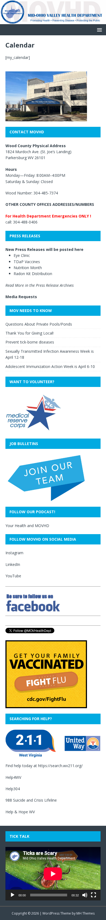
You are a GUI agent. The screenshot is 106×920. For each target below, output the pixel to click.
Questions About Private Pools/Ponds (38, 324)
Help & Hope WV (20, 811)
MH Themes (85, 913)
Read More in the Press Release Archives (39, 285)
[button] (98, 29)
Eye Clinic (22, 255)
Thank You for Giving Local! (29, 333)
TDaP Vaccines (27, 261)
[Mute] (85, 895)
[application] (53, 873)
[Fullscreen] (93, 895)
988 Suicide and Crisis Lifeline (31, 800)
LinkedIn (12, 564)
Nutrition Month (28, 267)
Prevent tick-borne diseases (29, 342)
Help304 (12, 788)
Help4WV (13, 777)
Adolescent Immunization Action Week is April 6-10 (50, 366)
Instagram (14, 552)
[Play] (12, 895)
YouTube (13, 575)
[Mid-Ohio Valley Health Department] (53, 21)
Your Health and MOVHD (27, 525)
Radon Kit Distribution (33, 273)
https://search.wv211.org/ (60, 765)
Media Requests (21, 296)
